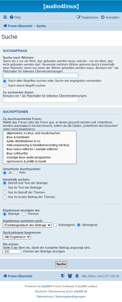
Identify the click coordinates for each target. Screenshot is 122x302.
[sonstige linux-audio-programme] (39, 158)
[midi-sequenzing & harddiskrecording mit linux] (39, 145)
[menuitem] (15, 17)
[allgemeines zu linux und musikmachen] (39, 133)
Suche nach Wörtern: (18, 57)
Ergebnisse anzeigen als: (21, 210)
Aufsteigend (66, 224)
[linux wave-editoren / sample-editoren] (39, 149)
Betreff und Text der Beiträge (27, 183)
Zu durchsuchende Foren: (22, 119)
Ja (9, 172)
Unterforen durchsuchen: (22, 169)
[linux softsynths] (39, 154)
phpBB (46, 286)
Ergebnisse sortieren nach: (23, 221)
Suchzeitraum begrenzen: (22, 232)
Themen (32, 213)
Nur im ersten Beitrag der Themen (31, 197)
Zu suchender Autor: (18, 92)
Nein (22, 172)
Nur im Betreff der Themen (26, 192)
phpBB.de (80, 291)
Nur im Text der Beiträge (24, 187)
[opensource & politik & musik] (39, 162)
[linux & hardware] (39, 137)
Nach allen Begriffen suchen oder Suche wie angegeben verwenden (54, 80)
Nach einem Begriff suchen (26, 85)
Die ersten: (11, 244)
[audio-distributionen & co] (39, 141)
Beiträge (13, 213)
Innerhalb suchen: (16, 179)
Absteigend (89, 224)
